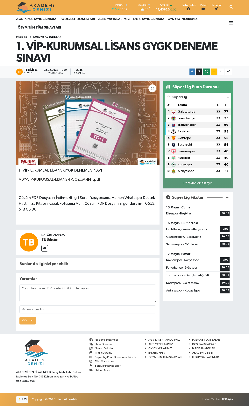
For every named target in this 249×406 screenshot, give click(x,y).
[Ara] (231, 7)
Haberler (22, 37)
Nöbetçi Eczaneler (106, 339)
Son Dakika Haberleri (108, 365)
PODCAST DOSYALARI (77, 19)
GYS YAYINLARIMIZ (182, 19)
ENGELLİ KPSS (156, 352)
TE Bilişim (227, 399)
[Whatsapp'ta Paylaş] (206, 72)
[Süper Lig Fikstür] (228, 197)
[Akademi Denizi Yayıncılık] (35, 7)
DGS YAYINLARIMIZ (148, 19)
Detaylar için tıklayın (197, 183)
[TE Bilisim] (28, 242)
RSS (24, 399)
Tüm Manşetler (104, 361)
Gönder (28, 320)
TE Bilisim (49, 239)
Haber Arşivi (102, 370)
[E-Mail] (44, 248)
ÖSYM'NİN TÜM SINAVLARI (39, 27)
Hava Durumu (103, 344)
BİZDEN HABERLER (203, 348)
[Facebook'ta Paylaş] (192, 72)
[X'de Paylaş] (199, 72)
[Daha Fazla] (214, 72)
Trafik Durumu (103, 352)
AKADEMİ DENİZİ (202, 352)
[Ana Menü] (231, 23)
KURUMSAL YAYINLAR (47, 37)
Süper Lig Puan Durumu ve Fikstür (115, 357)
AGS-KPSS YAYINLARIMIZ (36, 19)
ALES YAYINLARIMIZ (114, 19)
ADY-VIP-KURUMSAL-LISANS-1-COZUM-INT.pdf (59, 179)
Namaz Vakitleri (104, 348)
